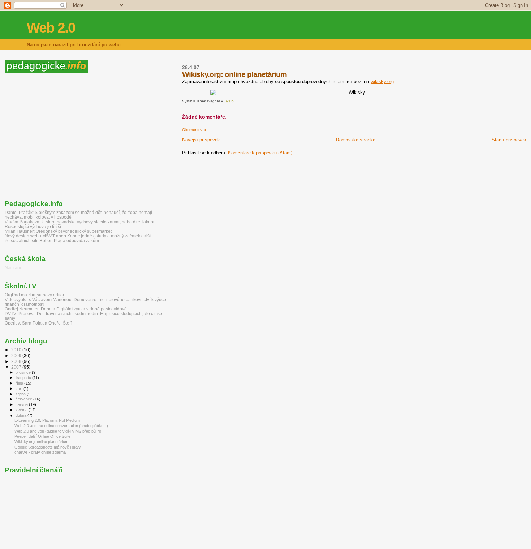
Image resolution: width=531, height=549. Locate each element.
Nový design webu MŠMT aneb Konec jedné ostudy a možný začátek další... (79, 235)
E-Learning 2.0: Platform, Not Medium (47, 420)
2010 (16, 349)
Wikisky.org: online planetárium (41, 441)
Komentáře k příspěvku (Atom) (260, 152)
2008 (16, 361)
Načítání (13, 267)
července (24, 399)
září (19, 388)
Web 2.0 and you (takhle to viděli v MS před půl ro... (59, 431)
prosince (24, 372)
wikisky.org (382, 81)
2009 (16, 355)
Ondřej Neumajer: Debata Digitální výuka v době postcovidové (66, 308)
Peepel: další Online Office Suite (42, 436)
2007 (16, 367)
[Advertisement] (65, 136)
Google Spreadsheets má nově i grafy (47, 447)
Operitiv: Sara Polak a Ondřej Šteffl (39, 323)
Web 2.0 (51, 27)
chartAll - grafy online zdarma (40, 452)
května (22, 410)
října (20, 383)
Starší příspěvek (509, 139)
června (22, 404)
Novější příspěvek (201, 139)
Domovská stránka (355, 139)
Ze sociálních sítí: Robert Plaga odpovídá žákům (52, 240)
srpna (21, 394)
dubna (21, 415)
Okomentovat (194, 130)
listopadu (24, 378)
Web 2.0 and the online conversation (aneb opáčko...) (61, 426)
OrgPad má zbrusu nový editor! (35, 294)
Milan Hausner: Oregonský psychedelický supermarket (58, 231)
